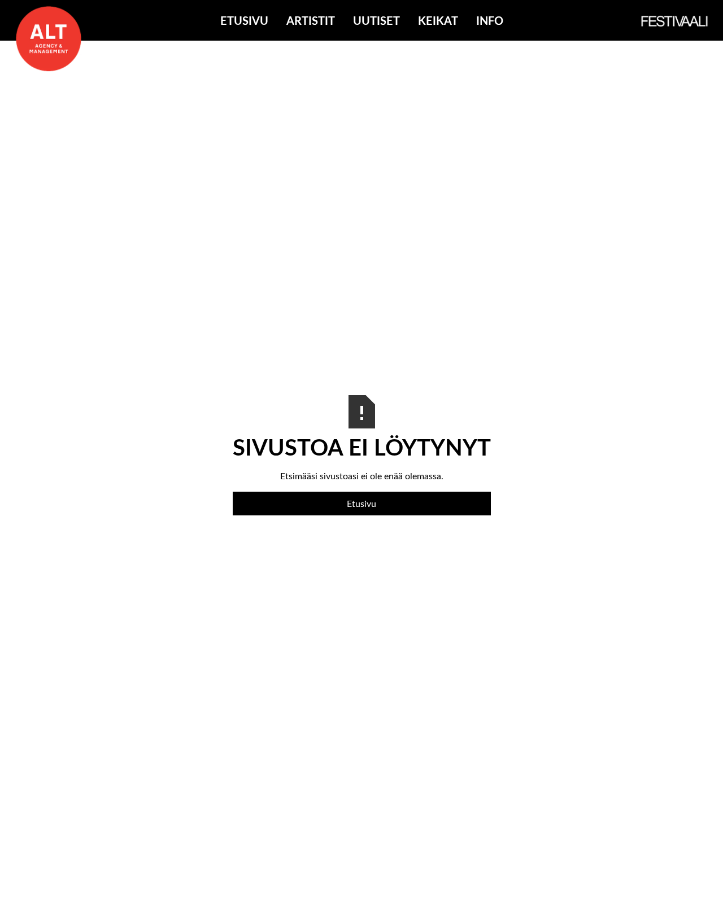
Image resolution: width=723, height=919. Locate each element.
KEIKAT (438, 20)
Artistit (310, 20)
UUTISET (376, 20)
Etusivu (244, 20)
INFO (489, 20)
